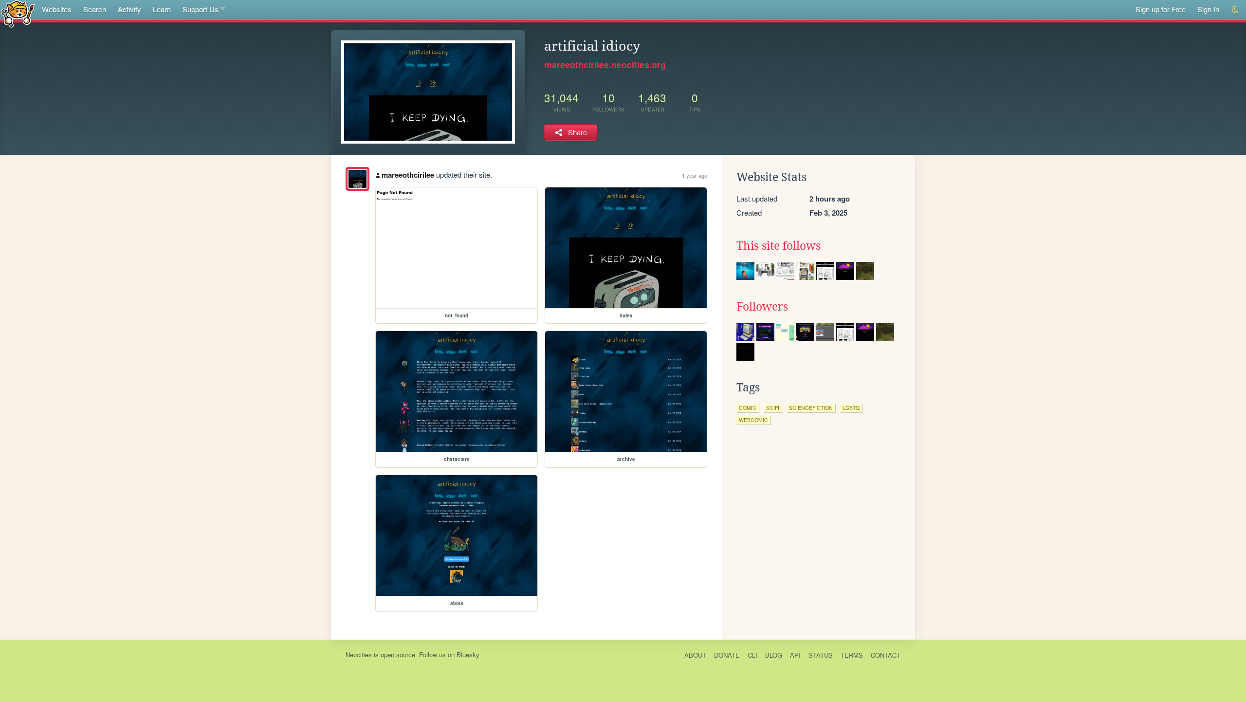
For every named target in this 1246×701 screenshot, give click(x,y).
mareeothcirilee (408, 174)
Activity (129, 9)
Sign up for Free (1161, 9)
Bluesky (468, 654)
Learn (162, 9)
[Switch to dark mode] (1235, 9)
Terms (852, 655)
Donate (727, 655)
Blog (773, 655)
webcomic (753, 420)
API (795, 655)
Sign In (1208, 9)
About (695, 655)
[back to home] (18, 13)
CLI (752, 655)
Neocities (359, 654)
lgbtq (851, 407)
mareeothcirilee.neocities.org (605, 64)
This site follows (778, 246)
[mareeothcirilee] (357, 179)
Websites (57, 9)
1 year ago (694, 175)
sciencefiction (811, 407)
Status (820, 655)
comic (747, 407)
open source (398, 654)
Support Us (201, 9)
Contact (885, 655)
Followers (762, 306)
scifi (772, 407)
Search (94, 9)
